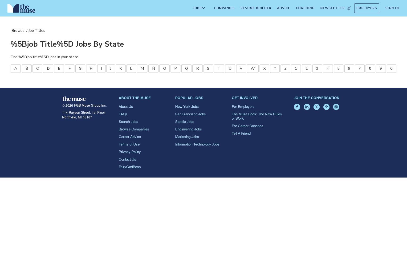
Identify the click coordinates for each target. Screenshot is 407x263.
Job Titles (36, 30)
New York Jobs (187, 106)
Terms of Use (129, 144)
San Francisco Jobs (190, 113)
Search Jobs (128, 121)
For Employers (243, 106)
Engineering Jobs (188, 128)
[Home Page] (21, 9)
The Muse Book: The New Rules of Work (257, 116)
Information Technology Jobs (197, 144)
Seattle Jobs (184, 121)
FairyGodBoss (130, 166)
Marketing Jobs (187, 136)
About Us (126, 106)
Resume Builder (255, 8)
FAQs (123, 113)
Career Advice (130, 136)
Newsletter (332, 8)
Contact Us (127, 159)
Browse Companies (134, 128)
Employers (366, 8)
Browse (18, 30)
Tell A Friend (241, 133)
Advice (283, 8)
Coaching (305, 8)
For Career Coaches (247, 125)
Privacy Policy (130, 151)
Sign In (392, 8)
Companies (224, 8)
